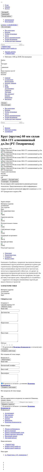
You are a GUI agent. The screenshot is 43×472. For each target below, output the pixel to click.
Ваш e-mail (4, 369)
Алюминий (9, 131)
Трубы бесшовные (11, 39)
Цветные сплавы (10, 130)
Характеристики (10, 255)
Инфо (7, 87)
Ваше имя (4, 308)
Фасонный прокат (11, 436)
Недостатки (5, 322)
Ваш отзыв (4, 333)
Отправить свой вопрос (9, 387)
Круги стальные (10, 431)
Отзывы (8, 257)
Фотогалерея (9, 81)
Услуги (7, 8)
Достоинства (5, 312)
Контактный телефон (8, 365)
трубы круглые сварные (13, 41)
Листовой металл (11, 438)
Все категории (10, 30)
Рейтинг (3, 343)
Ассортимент (9, 88)
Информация (5, 410)
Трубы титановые (11, 34)
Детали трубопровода (12, 429)
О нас (7, 5)
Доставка (8, 92)
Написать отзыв (6, 306)
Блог (6, 85)
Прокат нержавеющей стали (14, 432)
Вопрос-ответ (9, 258)
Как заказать (9, 415)
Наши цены (9, 417)
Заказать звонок (10, 52)
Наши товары (5, 425)
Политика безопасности (13, 422)
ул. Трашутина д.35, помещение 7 (16, 455)
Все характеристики (8, 211)
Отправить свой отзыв (8, 351)
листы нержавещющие (12, 37)
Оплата (7, 96)
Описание (8, 253)
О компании (9, 79)
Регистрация (9, 21)
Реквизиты (8, 97)
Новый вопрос (6, 359)
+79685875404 (9, 53)
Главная (7, 78)
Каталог (7, 32)
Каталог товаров (10, 83)
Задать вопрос (5, 201)
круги (7, 36)
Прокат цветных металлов (14, 434)
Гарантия (8, 90)
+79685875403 (5, 46)
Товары (7, 7)
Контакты (8, 99)
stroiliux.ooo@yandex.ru (8, 48)
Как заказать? (9, 94)
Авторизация (9, 20)
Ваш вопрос (5, 373)
